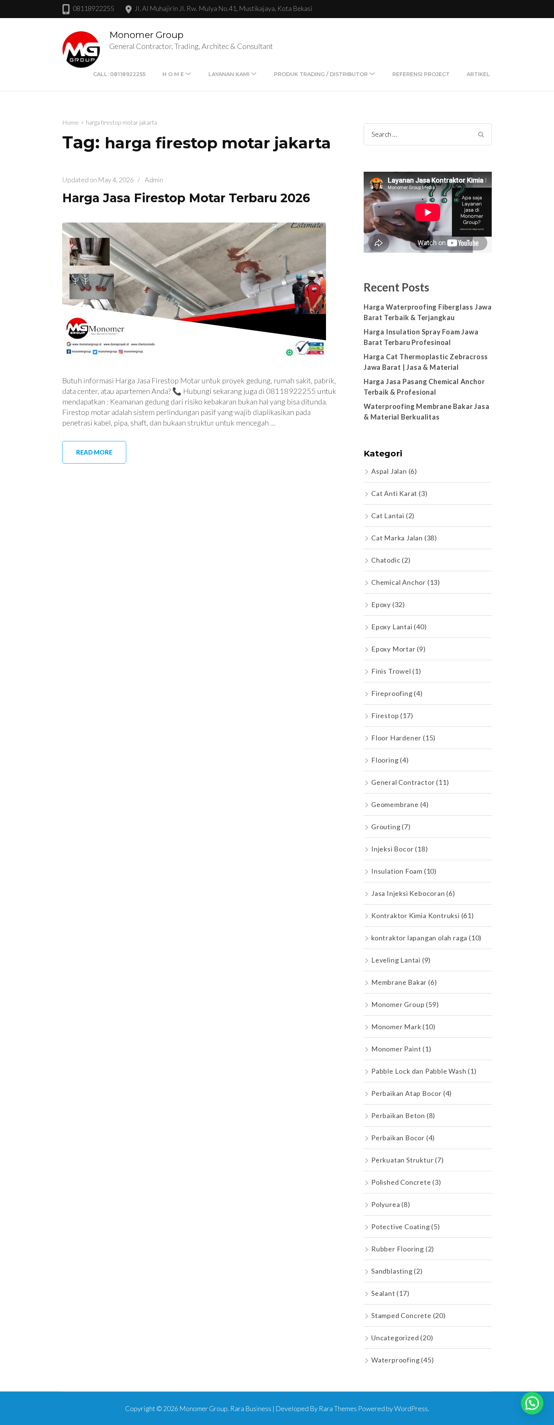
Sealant (383, 1293)
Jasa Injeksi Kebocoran (408, 893)
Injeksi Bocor (392, 849)
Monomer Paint (396, 1049)
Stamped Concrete (401, 1315)
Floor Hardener (396, 738)
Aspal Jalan (389, 471)
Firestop (385, 715)
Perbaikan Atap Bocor (406, 1093)
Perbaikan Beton (398, 1115)
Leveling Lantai (396, 960)
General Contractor (403, 782)
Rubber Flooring (397, 1249)
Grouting (385, 826)
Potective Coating (400, 1226)
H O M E (173, 74)
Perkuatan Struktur (402, 1160)
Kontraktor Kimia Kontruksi (415, 915)
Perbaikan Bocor (398, 1138)
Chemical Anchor (398, 582)
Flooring (384, 760)
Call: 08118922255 (119, 74)
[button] (532, 1403)
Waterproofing (395, 1360)
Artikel (478, 74)
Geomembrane (395, 804)
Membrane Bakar (399, 982)
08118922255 (93, 8)
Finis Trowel (391, 671)
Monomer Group (146, 34)
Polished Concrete (401, 1182)
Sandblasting (392, 1271)
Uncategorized (395, 1337)
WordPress (411, 1408)
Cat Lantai (387, 515)
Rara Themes (338, 1408)
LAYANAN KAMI (228, 74)
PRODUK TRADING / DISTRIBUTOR (321, 74)
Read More (94, 452)
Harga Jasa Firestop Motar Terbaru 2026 (186, 198)
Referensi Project (421, 74)
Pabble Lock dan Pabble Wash (419, 1071)
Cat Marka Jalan (397, 538)
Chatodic (385, 560)
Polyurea (385, 1204)
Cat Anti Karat (394, 493)
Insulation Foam (396, 871)
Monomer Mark (396, 1026)
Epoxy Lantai (392, 626)
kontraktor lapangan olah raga (419, 938)
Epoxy (381, 604)
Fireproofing (392, 693)
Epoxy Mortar (393, 649)
